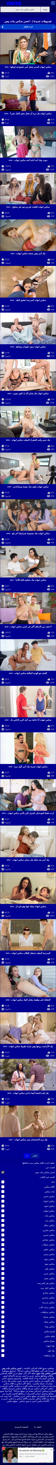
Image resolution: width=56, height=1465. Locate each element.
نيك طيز (51, 1350)
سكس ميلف (49, 1322)
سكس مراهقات (48, 1312)
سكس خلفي (49, 1249)
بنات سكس (50, 1191)
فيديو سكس (49, 1331)
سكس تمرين (49, 1235)
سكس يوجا (50, 1326)
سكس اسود (49, 1206)
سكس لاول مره (48, 1288)
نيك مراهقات (49, 1355)
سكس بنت (50, 1220)
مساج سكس (49, 1341)
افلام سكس (49, 1187)
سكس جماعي (48, 1240)
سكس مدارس (48, 1297)
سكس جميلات (48, 1244)
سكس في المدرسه (46, 1283)
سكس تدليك (49, 1225)
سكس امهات (49, 1211)
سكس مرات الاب (47, 1307)
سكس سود (50, 1264)
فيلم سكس (50, 1336)
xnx (53, 1182)
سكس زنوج (49, 1259)
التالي (35, 1156)
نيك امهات (50, 1346)
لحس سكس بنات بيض (45, 1172)
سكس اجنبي (49, 1196)
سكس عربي (49, 1273)
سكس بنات (50, 1215)
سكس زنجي (49, 1254)
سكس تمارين (49, 1230)
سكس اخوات (49, 1201)
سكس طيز (50, 1268)
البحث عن (50, 1167)
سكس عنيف (49, 1278)
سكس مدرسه (48, 1302)
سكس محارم (49, 1293)
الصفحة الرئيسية (21, 1427)
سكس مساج (49, 1317)
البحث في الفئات (47, 1177)
